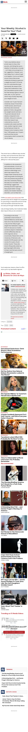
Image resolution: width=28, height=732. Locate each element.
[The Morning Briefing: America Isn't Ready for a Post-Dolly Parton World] (14, 473)
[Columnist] (5, 287)
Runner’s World (7, 57)
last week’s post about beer (13, 197)
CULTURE (9, 321)
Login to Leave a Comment (14, 632)
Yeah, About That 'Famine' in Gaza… (11, 607)
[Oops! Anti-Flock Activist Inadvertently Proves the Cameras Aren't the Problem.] (14, 546)
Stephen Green (5, 609)
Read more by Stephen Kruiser (17, 317)
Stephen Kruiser (5, 34)
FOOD (6, 325)
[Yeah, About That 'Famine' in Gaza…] (14, 597)
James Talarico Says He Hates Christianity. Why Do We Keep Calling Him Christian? (13, 700)
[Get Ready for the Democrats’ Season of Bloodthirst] (14, 523)
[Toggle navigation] (25, 1)
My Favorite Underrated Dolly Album (13, 705)
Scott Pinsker (5, 586)
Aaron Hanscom (5, 512)
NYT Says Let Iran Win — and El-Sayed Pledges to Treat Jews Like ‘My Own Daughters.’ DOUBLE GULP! (13, 582)
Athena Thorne (5, 560)
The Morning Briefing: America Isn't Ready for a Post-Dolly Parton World (12, 484)
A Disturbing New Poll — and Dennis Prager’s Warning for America (11, 509)
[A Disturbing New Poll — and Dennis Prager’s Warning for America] (14, 498)
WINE (11, 325)
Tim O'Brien (4, 535)
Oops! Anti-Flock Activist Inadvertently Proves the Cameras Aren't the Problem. (12, 556)
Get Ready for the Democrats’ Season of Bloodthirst (12, 533)
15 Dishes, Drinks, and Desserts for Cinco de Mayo (13, 274)
